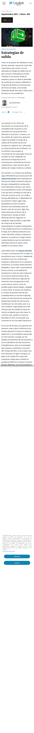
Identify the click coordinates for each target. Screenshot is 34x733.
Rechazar (17, 556)
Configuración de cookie (8, 551)
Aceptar (17, 563)
